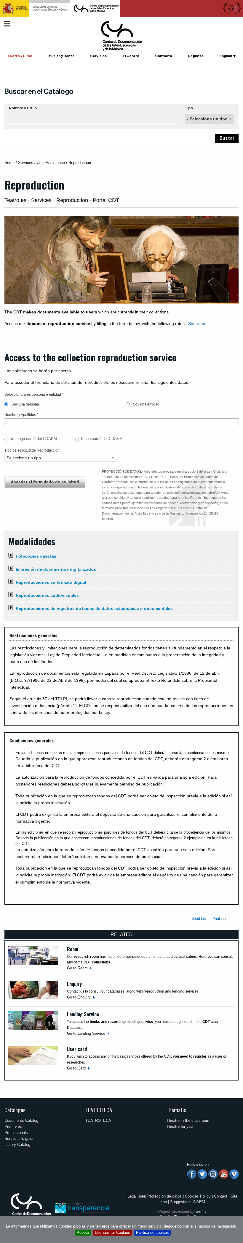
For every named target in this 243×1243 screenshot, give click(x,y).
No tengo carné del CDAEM (33, 438)
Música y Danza (61, 56)
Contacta (163, 56)
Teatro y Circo (19, 56)
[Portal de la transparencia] (81, 1207)
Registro (196, 56)
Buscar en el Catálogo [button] (38, 91)
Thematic (176, 1109)
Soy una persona (25, 404)
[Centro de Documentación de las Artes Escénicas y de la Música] (121, 35)
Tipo (189, 108)
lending (178, 991)
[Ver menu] (7, 23)
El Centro (131, 56)
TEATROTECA (98, 1109)
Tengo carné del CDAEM (101, 438)
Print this (219, 918)
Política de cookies (152, 1232)
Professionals (16, 1132)
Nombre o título (23, 108)
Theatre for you (180, 1126)
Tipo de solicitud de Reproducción (32, 450)
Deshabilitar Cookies (112, 1232)
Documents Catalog (21, 1120)
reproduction (154, 991)
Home (9, 162)
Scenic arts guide (19, 1138)
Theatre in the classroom (188, 1120)
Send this (199, 918)
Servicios (98, 56)
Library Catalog (17, 1144)
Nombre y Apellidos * (21, 415)
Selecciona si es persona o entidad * (33, 394)
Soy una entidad (145, 404)
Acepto (83, 1232)
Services (25, 162)
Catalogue (14, 1109)
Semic (201, 1211)
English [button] (225, 56)
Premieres (13, 1126)
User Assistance (51, 162)
